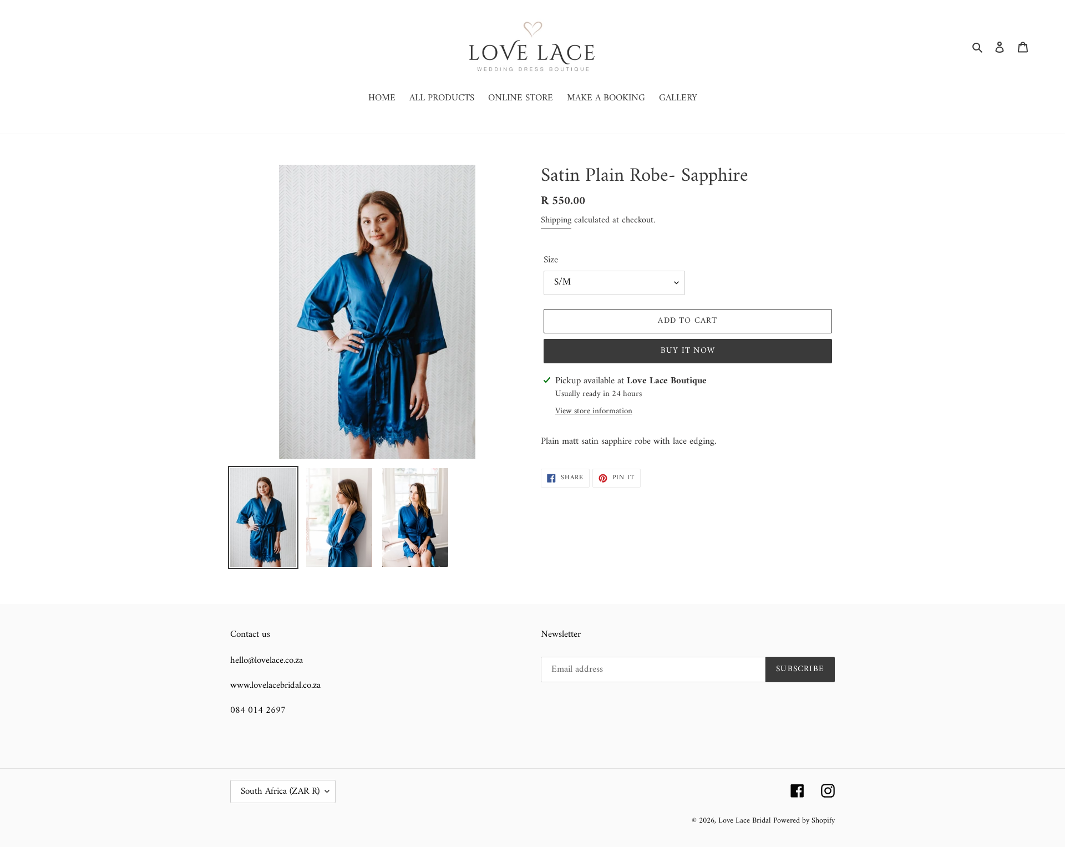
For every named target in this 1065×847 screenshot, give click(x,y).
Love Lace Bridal (744, 821)
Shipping (556, 220)
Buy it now (688, 350)
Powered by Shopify (804, 821)
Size (551, 260)
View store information (593, 411)
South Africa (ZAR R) (280, 791)
